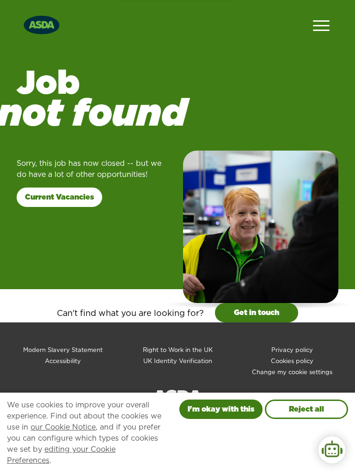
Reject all (306, 409)
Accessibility (63, 361)
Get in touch (256, 312)
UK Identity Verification (177, 361)
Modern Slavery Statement (63, 349)
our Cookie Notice (63, 427)
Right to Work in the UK (178, 349)
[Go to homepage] (41, 24)
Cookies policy (292, 361)
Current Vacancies (59, 197)
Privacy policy (292, 349)
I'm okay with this (221, 409)
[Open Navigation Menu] (321, 25)
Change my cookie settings (292, 372)
